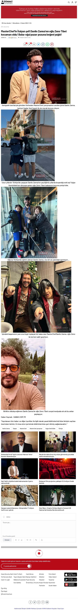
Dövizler (41, 577)
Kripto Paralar (43, 583)
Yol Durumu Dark (6, 577)
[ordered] (27, 540)
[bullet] (30, 540)
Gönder (7, 540)
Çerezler (39, 608)
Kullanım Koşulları (52, 608)
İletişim (24, 608)
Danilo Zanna (6, 428)
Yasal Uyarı (61, 608)
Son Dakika (17, 583)
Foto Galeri (52, 574)
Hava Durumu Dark (7, 574)
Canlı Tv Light (5, 580)
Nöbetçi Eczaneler (20, 580)
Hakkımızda (17, 608)
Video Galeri (52, 577)
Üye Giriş (4, 588)
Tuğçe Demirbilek (50, 428)
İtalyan (15, 428)
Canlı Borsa (29, 574)
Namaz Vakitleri (31, 577)
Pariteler (42, 585)
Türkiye (60, 428)
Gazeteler (52, 583)
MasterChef (23, 428)
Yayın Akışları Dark (20, 577)
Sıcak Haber (53, 585)
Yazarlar (51, 580)
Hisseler (41, 580)
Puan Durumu (30, 580)
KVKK (44, 608)
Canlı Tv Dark (18, 574)
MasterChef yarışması (36, 428)
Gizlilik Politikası (31, 608)
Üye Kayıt (4, 591)
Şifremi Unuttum (6, 594)
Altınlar (41, 574)
